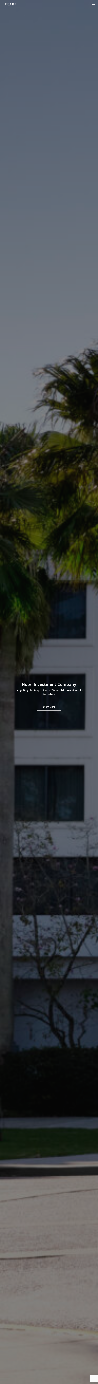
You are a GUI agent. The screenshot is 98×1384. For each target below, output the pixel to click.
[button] (93, 4)
